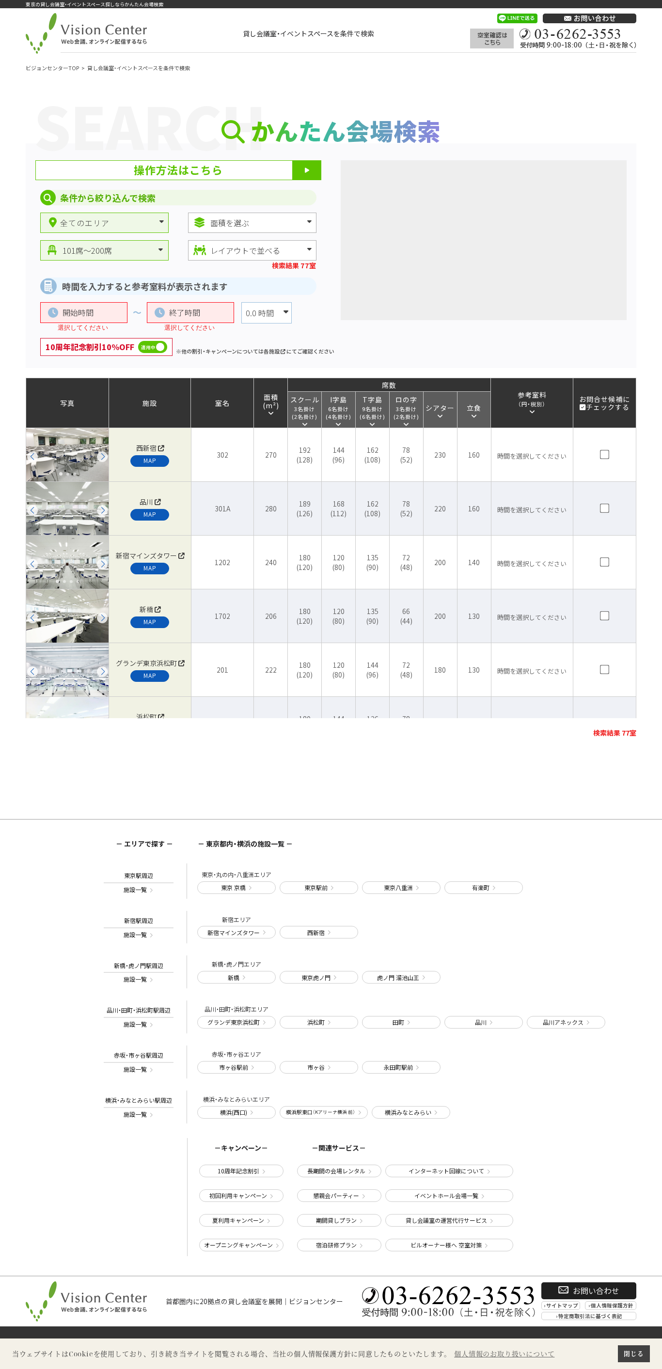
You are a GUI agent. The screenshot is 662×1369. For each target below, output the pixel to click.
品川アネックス (563, 1022)
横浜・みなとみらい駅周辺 (138, 1107)
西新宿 (316, 932)
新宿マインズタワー (233, 932)
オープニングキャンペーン (238, 1245)
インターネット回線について (446, 1171)
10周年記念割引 (238, 1171)
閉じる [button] (634, 1353)
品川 (481, 1022)
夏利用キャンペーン (238, 1220)
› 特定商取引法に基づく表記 (589, 1316)
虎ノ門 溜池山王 (398, 977)
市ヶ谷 (316, 1067)
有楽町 (480, 887)
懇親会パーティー (336, 1195)
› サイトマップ (561, 1305)
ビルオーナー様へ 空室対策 (446, 1245)
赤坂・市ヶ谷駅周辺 (138, 1062)
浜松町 (316, 1022)
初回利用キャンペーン (238, 1195)
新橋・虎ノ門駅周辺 (138, 973)
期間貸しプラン (336, 1220)
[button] (32, 456)
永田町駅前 (398, 1067)
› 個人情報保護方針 (610, 1305)
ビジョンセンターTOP (52, 68)
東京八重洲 (398, 887)
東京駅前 (316, 887)
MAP (150, 460)
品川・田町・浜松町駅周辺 (139, 1017)
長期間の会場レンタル (336, 1171)
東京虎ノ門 (316, 977)
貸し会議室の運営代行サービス (446, 1220)
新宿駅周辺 (138, 927)
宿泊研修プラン (336, 1245)
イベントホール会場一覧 (446, 1195)
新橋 (233, 977)
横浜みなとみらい (408, 1112)
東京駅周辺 (138, 882)
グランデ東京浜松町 (233, 1022)
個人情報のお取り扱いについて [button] (504, 1353)
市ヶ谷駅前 (233, 1067)
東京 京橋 (233, 887)
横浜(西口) (233, 1112)
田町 (398, 1022)
